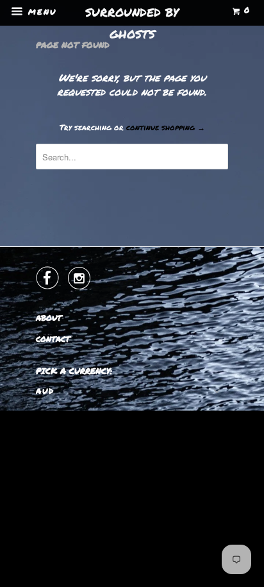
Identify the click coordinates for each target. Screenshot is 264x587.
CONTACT (53, 339)
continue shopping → (165, 127)
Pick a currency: (74, 371)
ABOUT (49, 317)
